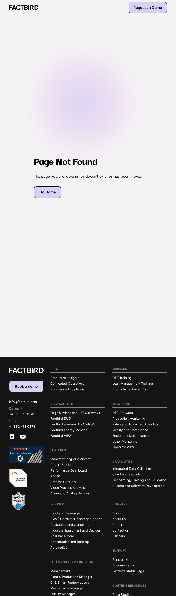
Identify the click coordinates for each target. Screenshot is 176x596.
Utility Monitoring (125, 441)
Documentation (123, 565)
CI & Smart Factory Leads (69, 582)
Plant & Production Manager (71, 577)
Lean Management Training (132, 383)
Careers (118, 524)
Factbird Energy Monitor (68, 430)
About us (119, 519)
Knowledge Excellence (67, 389)
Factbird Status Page (128, 571)
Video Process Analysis (67, 487)
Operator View (123, 447)
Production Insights (64, 378)
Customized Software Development (138, 486)
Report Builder (61, 465)
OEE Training (121, 378)
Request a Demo (147, 7)
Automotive (58, 547)
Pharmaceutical (62, 536)
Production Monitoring (128, 418)
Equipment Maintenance (130, 436)
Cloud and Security (126, 474)
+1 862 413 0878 (22, 426)
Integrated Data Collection (132, 468)
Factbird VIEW (61, 436)
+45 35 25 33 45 (22, 414)
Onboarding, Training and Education (139, 480)
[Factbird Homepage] (23, 7)
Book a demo (26, 386)
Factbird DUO (60, 418)
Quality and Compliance (130, 430)
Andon (55, 476)
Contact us (120, 530)
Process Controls (63, 482)
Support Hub (122, 559)
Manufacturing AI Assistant (70, 459)
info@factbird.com (23, 402)
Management (60, 571)
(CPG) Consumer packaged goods (76, 519)
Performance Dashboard (68, 470)
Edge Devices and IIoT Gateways (75, 413)
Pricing (117, 513)
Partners (118, 536)
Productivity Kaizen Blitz (130, 389)
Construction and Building (69, 542)
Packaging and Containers (70, 524)
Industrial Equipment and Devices (75, 530)
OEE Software (122, 413)
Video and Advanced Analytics (135, 424)
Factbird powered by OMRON (72, 424)
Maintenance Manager (67, 588)
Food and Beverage (65, 513)
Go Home (47, 192)
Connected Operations (67, 383)
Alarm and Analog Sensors (70, 493)
